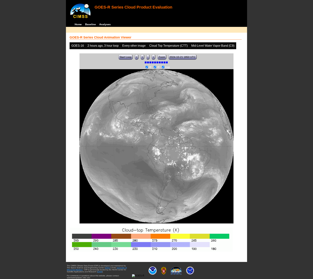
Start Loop (126, 57)
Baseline (90, 24)
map (167, 67)
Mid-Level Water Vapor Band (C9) (212, 45)
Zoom (161, 57)
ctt (150, 67)
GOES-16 (77, 45)
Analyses (105, 24)
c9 (158, 67)
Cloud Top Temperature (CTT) (168, 45)
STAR (99, 272)
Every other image (134, 45)
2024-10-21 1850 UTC (182, 57)
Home (78, 24)
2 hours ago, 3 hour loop (103, 45)
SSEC (107, 268)
